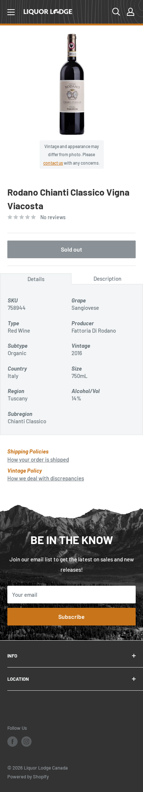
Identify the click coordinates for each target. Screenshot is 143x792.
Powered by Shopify (28, 776)
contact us (53, 162)
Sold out (71, 249)
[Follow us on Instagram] (26, 741)
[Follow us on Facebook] (12, 741)
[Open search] (116, 12)
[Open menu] (11, 12)
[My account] (130, 12)
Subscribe (71, 616)
